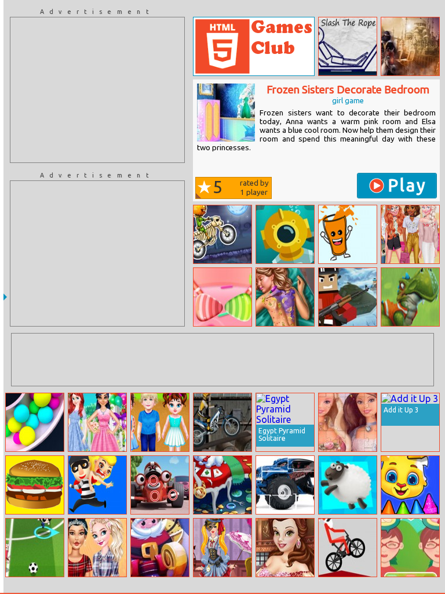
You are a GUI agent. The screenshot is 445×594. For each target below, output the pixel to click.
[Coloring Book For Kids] (410, 485)
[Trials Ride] (222, 422)
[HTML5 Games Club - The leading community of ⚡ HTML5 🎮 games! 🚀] (253, 46)
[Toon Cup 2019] (34, 547)
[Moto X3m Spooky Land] (222, 234)
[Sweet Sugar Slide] (222, 297)
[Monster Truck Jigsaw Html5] (285, 485)
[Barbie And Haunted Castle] (222, 485)
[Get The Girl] (97, 485)
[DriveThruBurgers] (34, 485)
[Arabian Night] (410, 46)
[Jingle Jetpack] (159, 547)
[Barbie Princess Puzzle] (347, 422)
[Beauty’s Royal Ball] (285, 547)
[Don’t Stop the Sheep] (347, 485)
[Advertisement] (97, 89)
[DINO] (410, 297)
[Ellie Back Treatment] (285, 297)
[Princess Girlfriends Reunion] (97, 422)
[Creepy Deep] (285, 234)
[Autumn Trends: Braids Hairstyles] (97, 547)
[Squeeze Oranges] (347, 234)
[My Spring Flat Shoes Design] (410, 234)
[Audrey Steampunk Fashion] (222, 547)
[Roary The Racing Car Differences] (159, 485)
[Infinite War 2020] (347, 297)
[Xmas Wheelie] (347, 547)
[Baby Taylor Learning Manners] (159, 422)
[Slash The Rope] (347, 46)
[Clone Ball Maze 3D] (34, 422)
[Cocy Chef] (410, 547)
